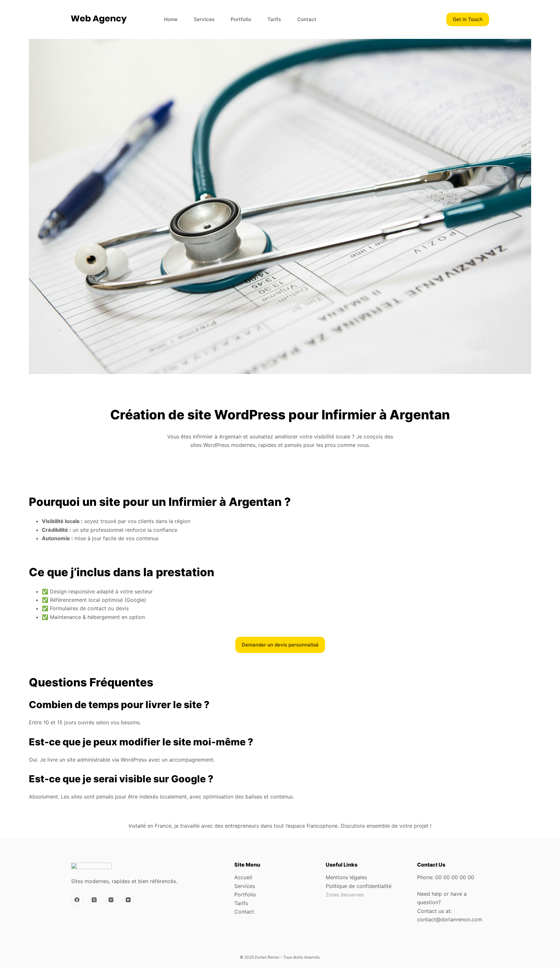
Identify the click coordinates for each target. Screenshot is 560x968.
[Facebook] (77, 900)
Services (204, 19)
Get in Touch (468, 19)
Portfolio (241, 19)
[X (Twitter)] (94, 900)
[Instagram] (111, 900)
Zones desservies (345, 894)
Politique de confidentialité (358, 886)
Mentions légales (346, 877)
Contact (306, 19)
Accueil (243, 877)
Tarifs (274, 19)
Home (171, 19)
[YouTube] (128, 900)
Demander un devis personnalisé (280, 645)
